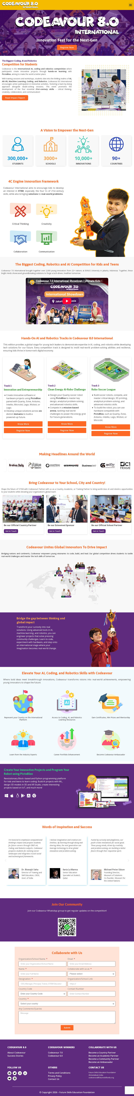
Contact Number (76, 989)
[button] (130, 5)
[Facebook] (9, 1073)
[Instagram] (20, 1073)
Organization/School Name (32, 959)
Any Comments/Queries (30, 1009)
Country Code (25, 989)
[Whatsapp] (25, 1073)
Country (23, 999)
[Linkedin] (15, 1078)
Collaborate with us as (79, 969)
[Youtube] (9, 1078)
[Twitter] (15, 1073)
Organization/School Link (80, 979)
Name (22, 969)
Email (70, 959)
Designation (25, 979)
